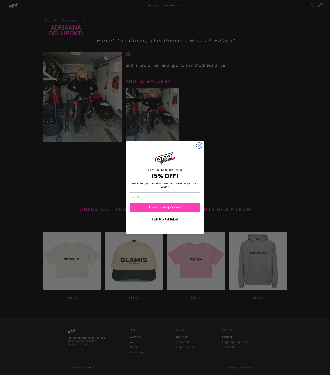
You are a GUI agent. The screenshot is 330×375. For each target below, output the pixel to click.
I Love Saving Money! (165, 207)
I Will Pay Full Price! (165, 219)
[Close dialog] (199, 146)
